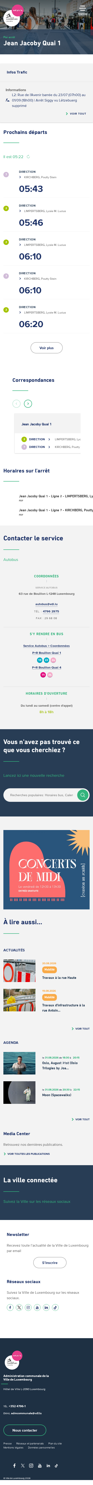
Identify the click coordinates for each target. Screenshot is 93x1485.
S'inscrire (50, 1263)
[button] (16, 404)
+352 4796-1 (17, 1406)
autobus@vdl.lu (46, 604)
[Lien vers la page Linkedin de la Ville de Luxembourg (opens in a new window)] (46, 1307)
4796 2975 (51, 611)
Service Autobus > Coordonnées (46, 646)
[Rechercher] (82, 795)
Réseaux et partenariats (30, 1443)
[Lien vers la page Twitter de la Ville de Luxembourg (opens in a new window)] (19, 1307)
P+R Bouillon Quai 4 (46, 667)
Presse (7, 1443)
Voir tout (78, 113)
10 (39, 660)
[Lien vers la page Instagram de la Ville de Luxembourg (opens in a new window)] (28, 1307)
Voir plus (47, 348)
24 (53, 660)
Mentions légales (13, 1447)
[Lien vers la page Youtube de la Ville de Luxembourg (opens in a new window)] (37, 1307)
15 (43, 674)
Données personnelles (41, 1447)
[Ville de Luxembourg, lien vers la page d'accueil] (13, 25)
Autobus (10, 559)
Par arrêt (9, 37)
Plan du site (55, 1443)
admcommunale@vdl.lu (26, 1413)
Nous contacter (24, 1430)
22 (46, 660)
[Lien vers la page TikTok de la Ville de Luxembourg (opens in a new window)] (55, 1307)
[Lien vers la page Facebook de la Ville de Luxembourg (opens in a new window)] (10, 1307)
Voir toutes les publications (28, 1153)
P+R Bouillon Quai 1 (46, 653)
